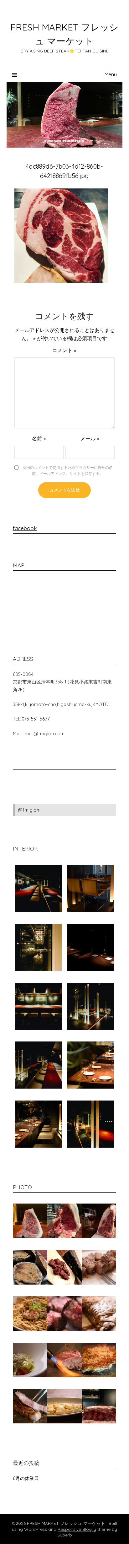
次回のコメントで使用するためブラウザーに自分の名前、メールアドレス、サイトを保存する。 (68, 470)
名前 (39, 438)
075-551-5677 (36, 719)
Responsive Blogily (77, 1529)
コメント (64, 350)
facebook (25, 528)
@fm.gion (28, 810)
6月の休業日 (26, 1478)
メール (90, 438)
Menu (111, 74)
